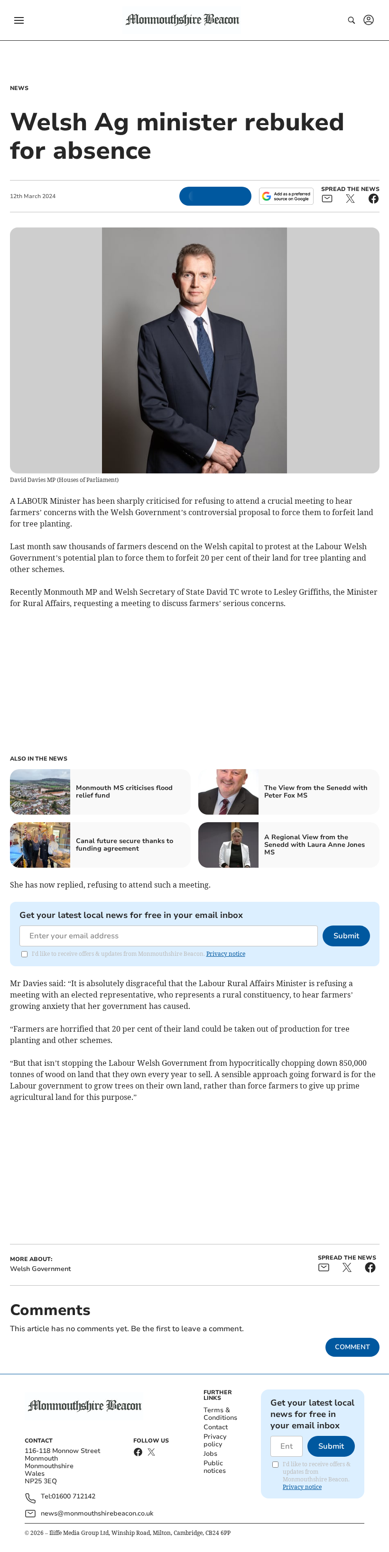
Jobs (210, 1453)
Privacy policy (215, 1440)
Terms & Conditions (220, 1414)
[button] (19, 20)
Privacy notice (225, 953)
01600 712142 (73, 1497)
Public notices (215, 1467)
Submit (346, 936)
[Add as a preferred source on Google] (286, 196)
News (19, 88)
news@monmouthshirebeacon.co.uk (97, 1513)
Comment (352, 1347)
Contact (216, 1427)
